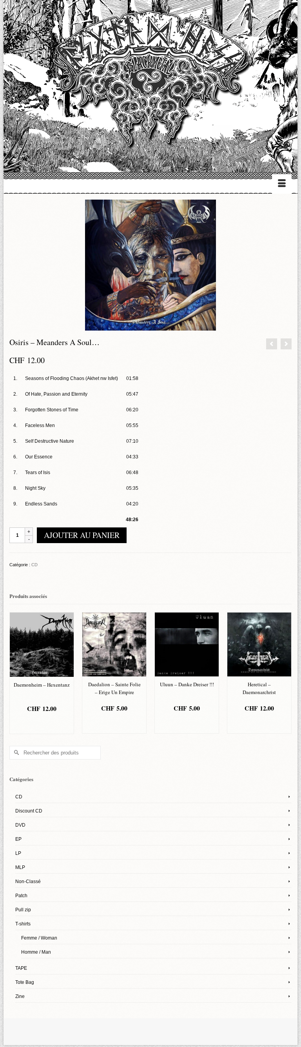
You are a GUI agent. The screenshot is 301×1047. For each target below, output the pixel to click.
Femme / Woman (39, 938)
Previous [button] (16, 673)
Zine (20, 996)
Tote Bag (24, 982)
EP (18, 839)
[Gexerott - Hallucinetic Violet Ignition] (286, 343)
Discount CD (28, 811)
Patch (21, 895)
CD (34, 564)
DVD (20, 825)
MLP (20, 867)
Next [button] (285, 673)
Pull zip (23, 909)
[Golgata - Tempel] (271, 343)
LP (18, 853)
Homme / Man (36, 952)
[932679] (150, 264)
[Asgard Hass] (150, 82)
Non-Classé (28, 881)
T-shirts (23, 924)
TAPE (21, 968)
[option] (41, 673)
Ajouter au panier (82, 535)
